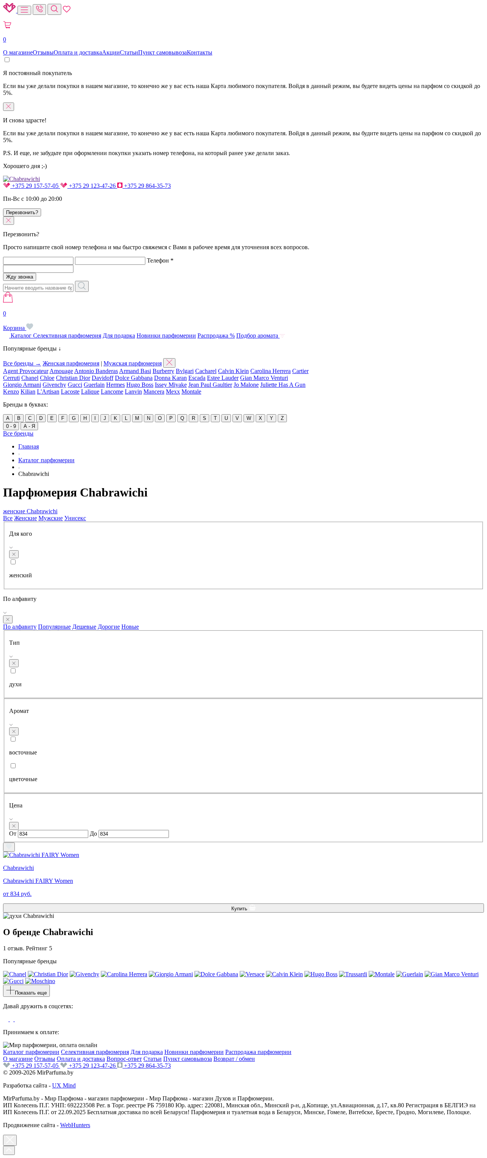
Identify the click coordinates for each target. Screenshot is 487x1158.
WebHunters (75, 1125)
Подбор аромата (258, 335)
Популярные (54, 626)
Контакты (199, 52)
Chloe (47, 378)
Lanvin (133, 391)
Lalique (90, 391)
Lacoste (70, 391)
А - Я (29, 426)
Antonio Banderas (96, 371)
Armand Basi (135, 371)
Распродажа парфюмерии (258, 1052)
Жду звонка (19, 277)
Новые (130, 626)
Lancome (112, 391)
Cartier (300, 371)
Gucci (75, 384)
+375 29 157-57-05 (35, 186)
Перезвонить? (22, 212)
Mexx (173, 391)
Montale (191, 391)
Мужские (50, 518)
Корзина (14, 320)
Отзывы (43, 52)
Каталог (21, 335)
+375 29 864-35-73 (147, 186)
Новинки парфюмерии (166, 335)
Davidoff (102, 378)
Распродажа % (216, 335)
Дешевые (84, 626)
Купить (240, 908)
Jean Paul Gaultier (210, 384)
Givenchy (54, 384)
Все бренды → (22, 363)
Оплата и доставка (78, 52)
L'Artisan (48, 391)
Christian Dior (73, 378)
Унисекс (75, 518)
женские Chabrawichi (30, 511)
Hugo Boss (139, 384)
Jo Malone (246, 384)
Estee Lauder (223, 378)
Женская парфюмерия (71, 363)
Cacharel (205, 371)
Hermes (115, 384)
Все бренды (18, 433)
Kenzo (11, 391)
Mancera (153, 391)
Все (8, 518)
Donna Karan (170, 378)
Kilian (28, 391)
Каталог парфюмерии (31, 1052)
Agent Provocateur (25, 371)
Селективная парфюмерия (67, 335)
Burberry (163, 371)
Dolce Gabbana (134, 378)
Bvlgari (185, 371)
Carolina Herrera (270, 371)
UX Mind (64, 1085)
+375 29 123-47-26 (92, 186)
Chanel (29, 378)
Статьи (129, 52)
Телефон (160, 260)
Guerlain (94, 384)
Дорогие (109, 626)
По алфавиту (20, 626)
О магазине (18, 52)
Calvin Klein (233, 371)
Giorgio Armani (22, 384)
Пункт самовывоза (162, 52)
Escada (196, 378)
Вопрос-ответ (124, 1058)
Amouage (61, 371)
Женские (25, 518)
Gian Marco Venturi (264, 378)
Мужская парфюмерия (132, 363)
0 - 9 (11, 426)
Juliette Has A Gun (283, 384)
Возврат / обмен (234, 1058)
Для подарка (119, 335)
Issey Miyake (171, 384)
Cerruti (11, 378)
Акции (111, 52)
